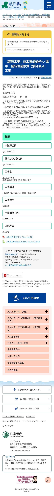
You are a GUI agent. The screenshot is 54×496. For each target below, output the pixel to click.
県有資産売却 (14, 349)
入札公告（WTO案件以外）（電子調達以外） (25, 319)
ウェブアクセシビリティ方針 (34, 421)
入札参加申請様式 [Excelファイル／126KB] (23, 242)
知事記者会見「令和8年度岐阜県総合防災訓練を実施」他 (27, 43)
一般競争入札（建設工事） (16, 17)
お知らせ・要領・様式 (18, 343)
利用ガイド (30, 417)
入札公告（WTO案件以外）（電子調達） (24, 328)
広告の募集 (13, 370)
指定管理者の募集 (16, 363)
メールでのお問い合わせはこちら (18, 265)
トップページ (7, 15)
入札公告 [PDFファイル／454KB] (19, 237)
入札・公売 (17, 15)
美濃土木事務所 (46, 78)
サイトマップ (8, 426)
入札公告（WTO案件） (18, 312)
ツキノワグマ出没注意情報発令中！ (22, 50)
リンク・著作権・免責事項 (13, 417)
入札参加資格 (14, 337)
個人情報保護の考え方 (11, 421)
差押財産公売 (14, 356)
